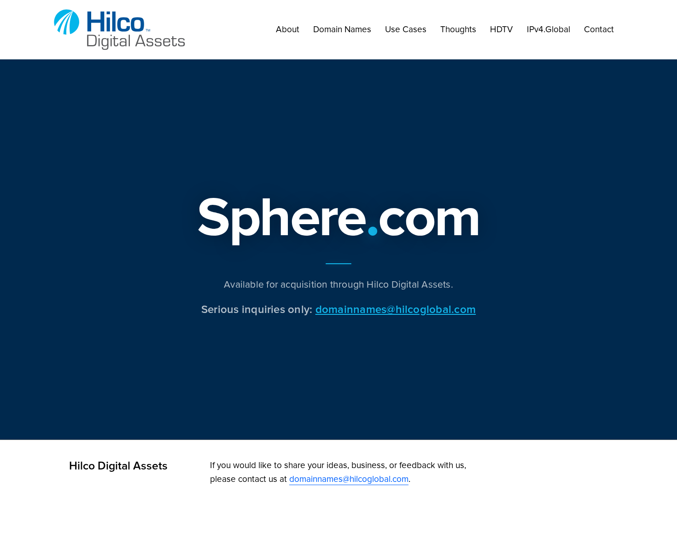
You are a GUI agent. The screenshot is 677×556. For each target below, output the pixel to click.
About (287, 29)
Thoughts (458, 29)
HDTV (501, 29)
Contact (599, 29)
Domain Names (342, 29)
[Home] (122, 29)
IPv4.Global (548, 29)
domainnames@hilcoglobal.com (395, 309)
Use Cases (405, 29)
